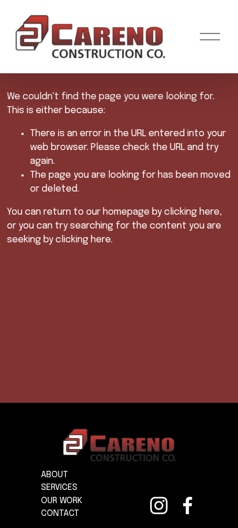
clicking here (192, 212)
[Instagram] (159, 505)
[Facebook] (187, 505)
